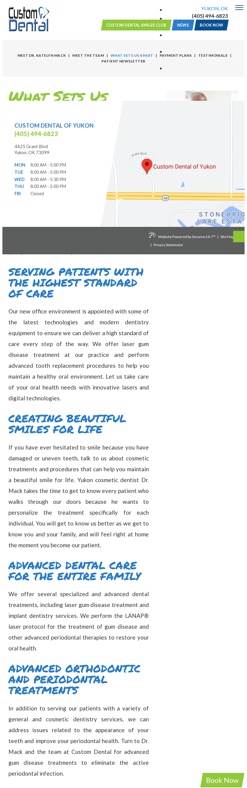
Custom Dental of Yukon (54, 125)
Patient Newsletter (123, 61)
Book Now (222, 780)
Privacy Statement (168, 245)
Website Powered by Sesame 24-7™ (187, 236)
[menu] (239, 8)
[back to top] (239, 236)
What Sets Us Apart (132, 55)
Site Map (227, 236)
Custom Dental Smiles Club (136, 25)
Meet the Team (88, 55)
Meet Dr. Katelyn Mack (41, 55)
